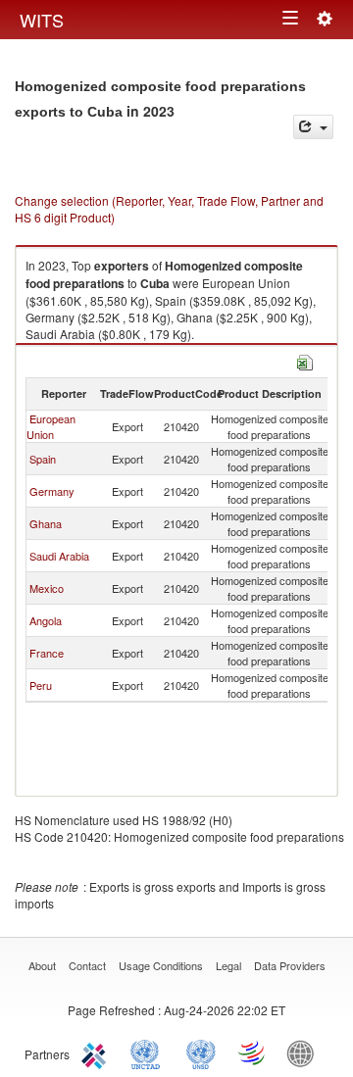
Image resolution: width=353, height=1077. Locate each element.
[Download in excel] (305, 360)
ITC (97, 1052)
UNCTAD (149, 1052)
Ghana (45, 523)
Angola (45, 620)
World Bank (305, 1052)
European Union (51, 426)
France (46, 653)
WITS (42, 19)
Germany (52, 491)
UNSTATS (201, 1052)
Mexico (46, 588)
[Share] (313, 127)
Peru (40, 685)
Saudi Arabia (59, 555)
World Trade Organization (253, 1052)
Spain (42, 458)
